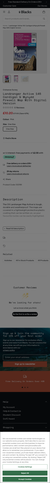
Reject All (25, 473)
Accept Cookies (25, 479)
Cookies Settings (25, 467)
